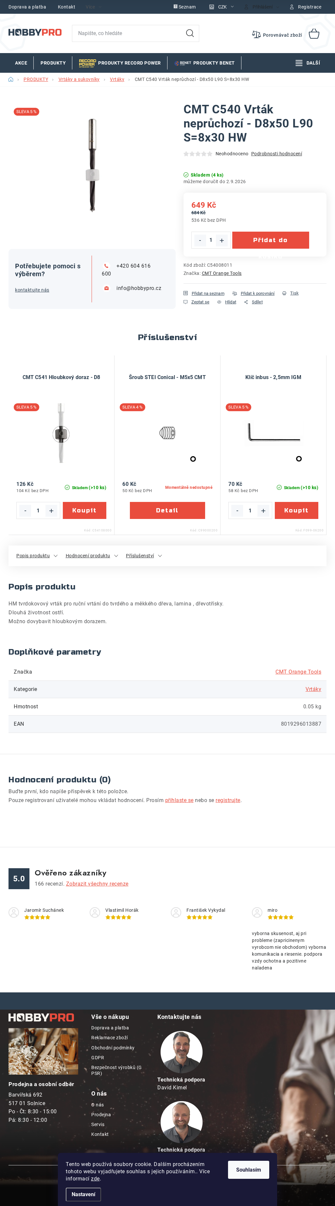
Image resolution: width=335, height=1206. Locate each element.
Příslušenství (140, 555)
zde (95, 1179)
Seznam (187, 7)
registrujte (228, 800)
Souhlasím (248, 1170)
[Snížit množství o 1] (200, 240)
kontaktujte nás (32, 290)
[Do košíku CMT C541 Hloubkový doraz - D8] (85, 510)
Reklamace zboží (109, 1037)
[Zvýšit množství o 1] (222, 240)
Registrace (309, 7)
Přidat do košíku (270, 243)
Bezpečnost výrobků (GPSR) (116, 1070)
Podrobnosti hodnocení (276, 153)
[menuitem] (21, 63)
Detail (167, 510)
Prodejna (101, 1114)
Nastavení (83, 1194)
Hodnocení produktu (88, 555)
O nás (97, 1104)
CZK (222, 7)
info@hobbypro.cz (137, 288)
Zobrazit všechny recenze (97, 884)
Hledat (190, 33)
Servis (97, 1124)
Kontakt (67, 7)
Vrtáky (313, 689)
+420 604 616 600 (126, 270)
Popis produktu (33, 555)
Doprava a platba (27, 7)
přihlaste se (179, 800)
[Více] (307, 63)
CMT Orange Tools (222, 273)
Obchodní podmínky (113, 1047)
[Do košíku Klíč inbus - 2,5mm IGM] (297, 510)
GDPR (97, 1057)
